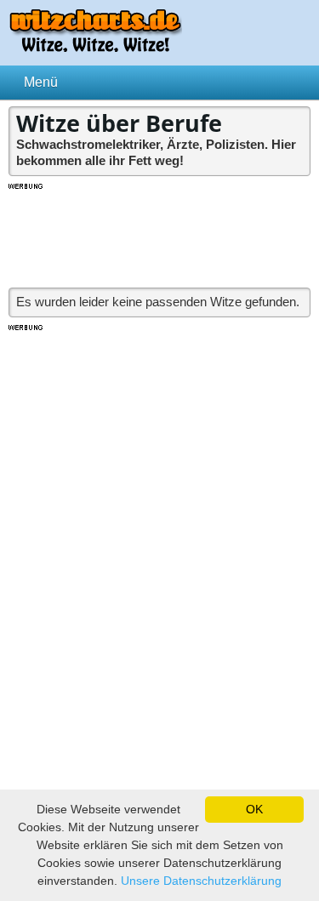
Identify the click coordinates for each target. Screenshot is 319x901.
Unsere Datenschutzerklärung (201, 880)
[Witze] (95, 47)
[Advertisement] (160, 234)
